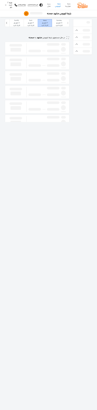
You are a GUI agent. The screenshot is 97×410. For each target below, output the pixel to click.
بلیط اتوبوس (58, 5)
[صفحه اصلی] (82, 5)
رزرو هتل (49, 5)
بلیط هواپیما (68, 5)
